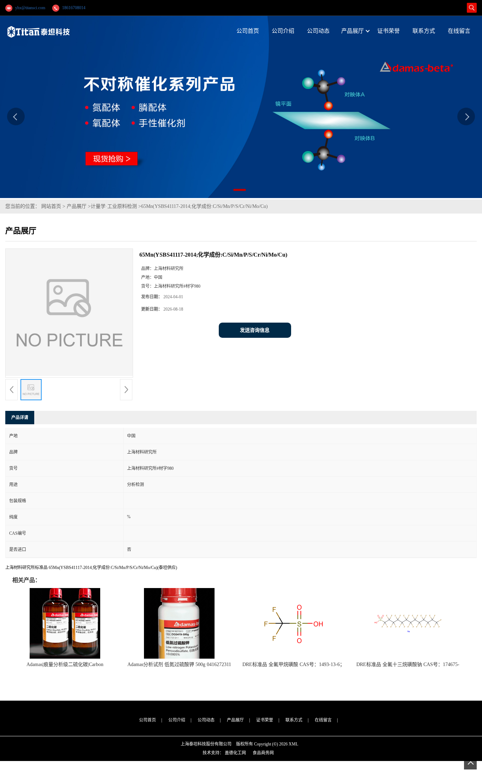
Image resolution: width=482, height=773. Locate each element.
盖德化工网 (235, 752)
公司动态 (206, 720)
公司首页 (147, 720)
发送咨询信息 (255, 330)
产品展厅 (76, 206)
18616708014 (73, 7)
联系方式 (293, 720)
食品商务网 (263, 752)
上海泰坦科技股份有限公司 (206, 744)
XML (293, 744)
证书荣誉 (264, 720)
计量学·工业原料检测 (114, 206)
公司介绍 (176, 720)
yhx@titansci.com (30, 7)
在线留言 (323, 720)
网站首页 (51, 206)
